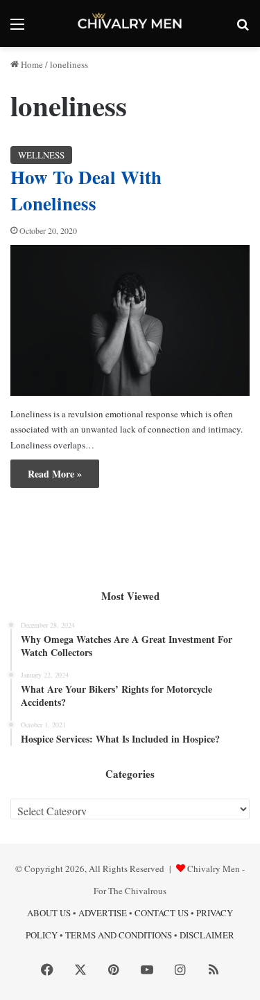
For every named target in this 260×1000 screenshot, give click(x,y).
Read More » (55, 473)
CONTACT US (162, 913)
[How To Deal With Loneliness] (130, 320)
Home (31, 64)
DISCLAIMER (207, 935)
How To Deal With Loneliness (86, 190)
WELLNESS (41, 155)
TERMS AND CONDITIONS (118, 935)
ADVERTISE (102, 913)
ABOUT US (49, 913)
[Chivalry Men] (130, 23)
